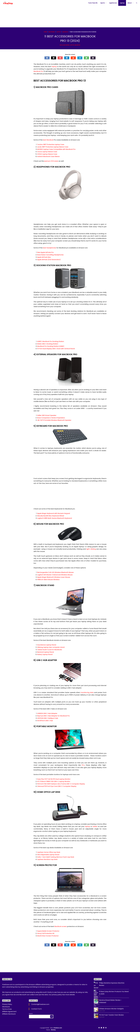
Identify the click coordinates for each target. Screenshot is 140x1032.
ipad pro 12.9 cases (51, 161)
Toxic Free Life (92, 3)
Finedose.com (58, 1028)
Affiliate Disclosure (9, 1014)
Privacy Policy (7, 1004)
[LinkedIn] (66, 57)
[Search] (51, 1016)
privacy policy (57, 995)
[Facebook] (47, 57)
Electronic (66, 45)
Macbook (77, 45)
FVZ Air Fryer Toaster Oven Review (111, 1015)
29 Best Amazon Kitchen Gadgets (111, 1009)
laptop (54, 67)
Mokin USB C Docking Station (47, 344)
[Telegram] (79, 57)
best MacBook (48, 140)
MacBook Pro (38, 71)
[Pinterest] (60, 57)
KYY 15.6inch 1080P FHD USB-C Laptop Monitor (53, 781)
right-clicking (91, 549)
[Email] (93, 57)
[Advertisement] (44, 16)
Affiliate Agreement (9, 1011)
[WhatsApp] (86, 57)
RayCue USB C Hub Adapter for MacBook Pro (53, 716)
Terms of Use (7, 1009)
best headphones (49, 248)
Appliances (113, 3)
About (130, 3)
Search (31, 1013)
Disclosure (6, 1007)
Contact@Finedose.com (40, 1004)
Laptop (122, 3)
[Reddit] (73, 57)
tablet (95, 826)
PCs (83, 765)
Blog (61, 45)
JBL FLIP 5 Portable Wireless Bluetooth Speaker (54, 420)
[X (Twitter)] (53, 57)
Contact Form (36, 1009)
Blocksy (53, 1030)
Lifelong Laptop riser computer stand (51, 647)
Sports (102, 3)
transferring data (87, 692)
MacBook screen (60, 926)
